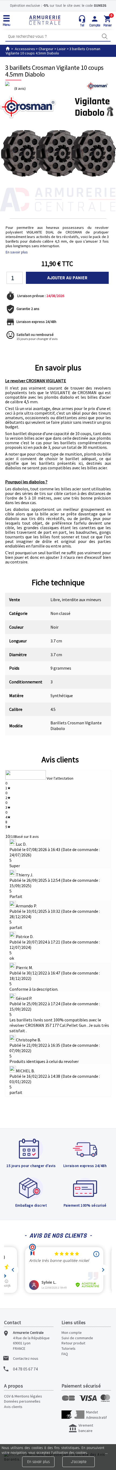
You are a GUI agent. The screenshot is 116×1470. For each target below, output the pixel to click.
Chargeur (46, 48)
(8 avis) (20, 88)
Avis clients (60, 759)
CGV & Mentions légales (23, 1396)
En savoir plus (17, 252)
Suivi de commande (77, 1337)
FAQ (65, 1353)
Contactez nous (25, 1358)
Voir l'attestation (60, 778)
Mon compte (72, 1332)
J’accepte (78, 1461)
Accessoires (25, 48)
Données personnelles (22, 1401)
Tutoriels (69, 1348)
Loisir (61, 48)
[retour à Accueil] (7, 48)
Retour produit (73, 1343)
